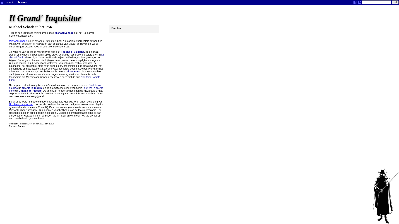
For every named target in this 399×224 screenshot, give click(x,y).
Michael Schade (18, 41)
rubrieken (21, 2)
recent (9, 2)
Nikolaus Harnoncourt (21, 104)
